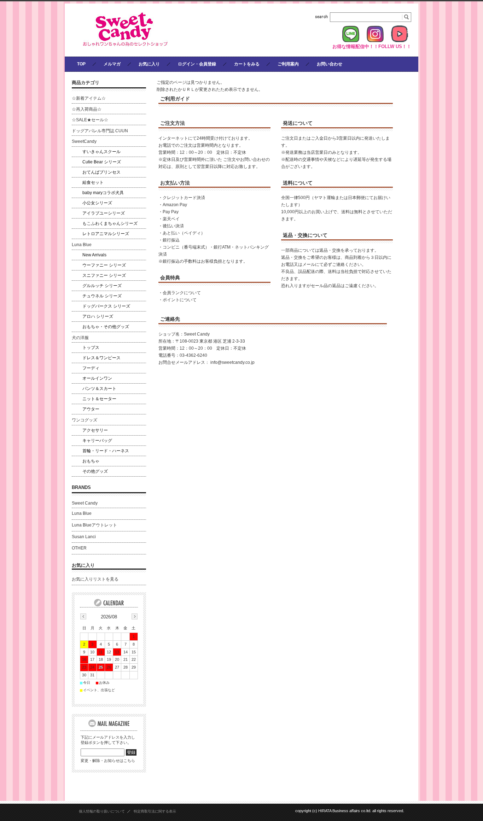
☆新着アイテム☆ (89, 98)
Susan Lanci (84, 536)
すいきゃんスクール (101, 151)
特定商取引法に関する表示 (155, 811)
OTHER (79, 548)
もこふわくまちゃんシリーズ (110, 223)
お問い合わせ (329, 64)
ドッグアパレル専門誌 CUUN (100, 130)
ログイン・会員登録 (197, 64)
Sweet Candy (85, 503)
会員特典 (170, 277)
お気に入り (149, 64)
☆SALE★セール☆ (90, 119)
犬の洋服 (80, 337)
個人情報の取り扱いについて (102, 811)
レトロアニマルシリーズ (105, 233)
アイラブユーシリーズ (103, 213)
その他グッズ (95, 471)
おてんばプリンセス (101, 172)
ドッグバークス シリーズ (106, 306)
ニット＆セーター (99, 398)
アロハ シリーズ (97, 316)
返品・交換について (305, 235)
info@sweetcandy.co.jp (232, 362)
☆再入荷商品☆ (86, 109)
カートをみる (247, 64)
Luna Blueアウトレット (94, 525)
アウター (90, 409)
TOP (81, 64)
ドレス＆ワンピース (101, 357)
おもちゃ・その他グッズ (105, 326)
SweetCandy (84, 141)
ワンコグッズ (84, 420)
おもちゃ (90, 461)
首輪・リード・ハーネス (105, 450)
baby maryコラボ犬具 (103, 192)
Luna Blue (82, 244)
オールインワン (97, 378)
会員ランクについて (182, 292)
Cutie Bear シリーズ (101, 161)
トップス (90, 347)
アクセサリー (95, 430)
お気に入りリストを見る (95, 579)
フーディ (90, 368)
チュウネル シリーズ (102, 295)
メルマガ (112, 64)
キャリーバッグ (97, 440)
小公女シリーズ (97, 202)
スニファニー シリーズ (104, 275)
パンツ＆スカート (99, 388)
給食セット (93, 182)
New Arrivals (94, 254)
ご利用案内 (288, 64)
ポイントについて (180, 299)
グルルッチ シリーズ (102, 285)
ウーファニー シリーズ (104, 265)
